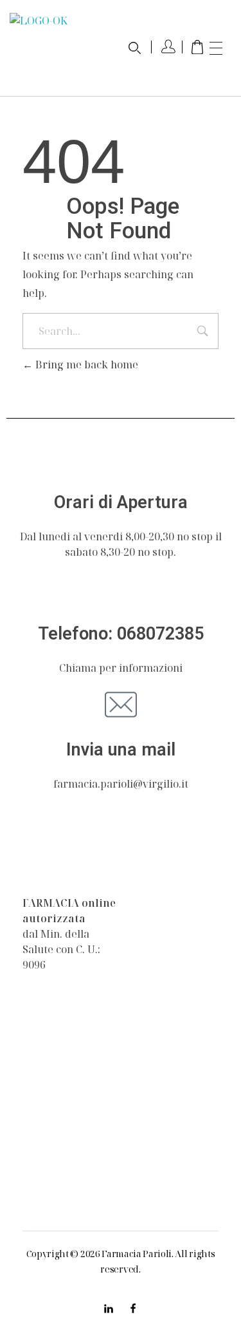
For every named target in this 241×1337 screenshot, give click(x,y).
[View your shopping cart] (197, 48)
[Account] (168, 48)
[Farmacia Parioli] (51, 861)
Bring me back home (85, 364)
